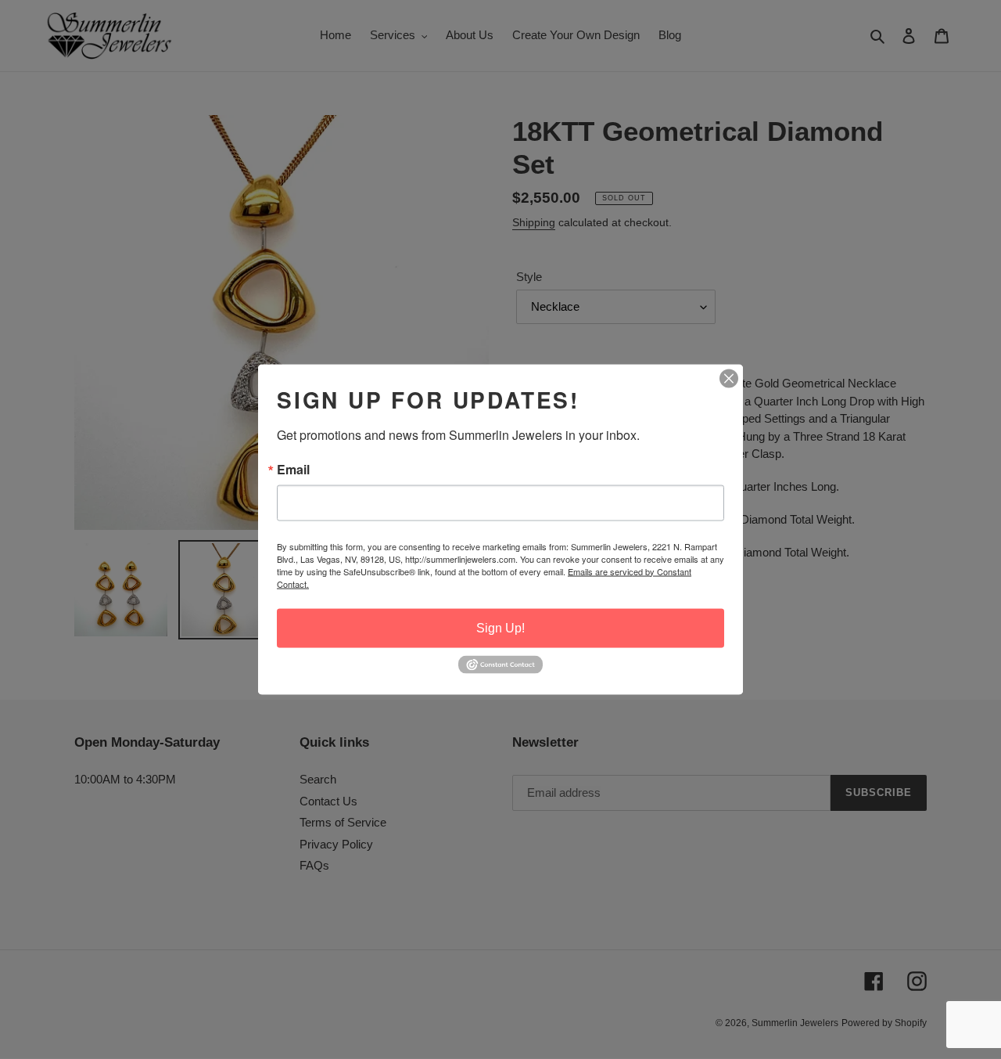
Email (293, 469)
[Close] (728, 378)
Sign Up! (500, 627)
